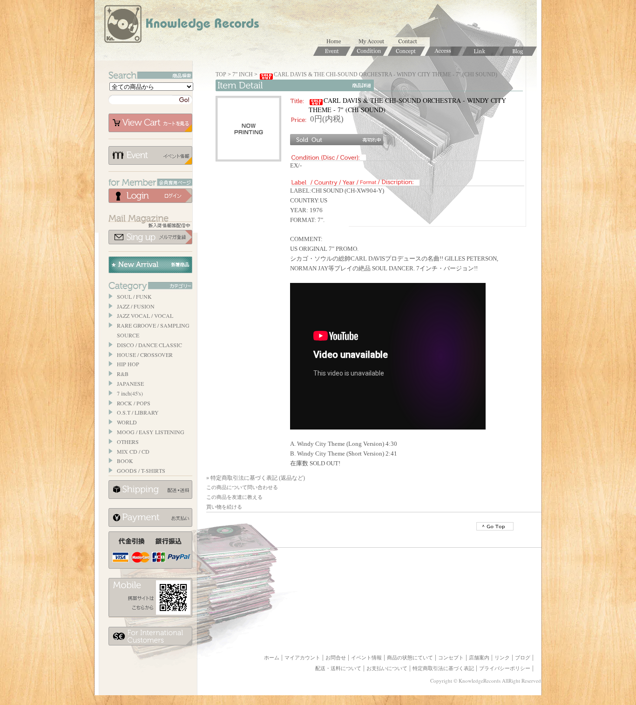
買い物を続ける (224, 507)
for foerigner (150, 636)
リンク (502, 657)
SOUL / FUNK (134, 296)
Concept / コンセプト (406, 51)
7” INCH (242, 74)
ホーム (336, 42)
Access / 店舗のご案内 (443, 51)
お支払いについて (150, 517)
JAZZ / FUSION (136, 306)
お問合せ (411, 42)
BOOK (125, 460)
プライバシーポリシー (504, 668)
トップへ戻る (495, 526)
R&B (123, 373)
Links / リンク (481, 51)
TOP (221, 74)
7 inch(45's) (130, 393)
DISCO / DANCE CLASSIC (149, 345)
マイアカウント (373, 42)
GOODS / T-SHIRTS (141, 470)
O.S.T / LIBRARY (138, 412)
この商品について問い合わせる (242, 487)
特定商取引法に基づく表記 (443, 668)
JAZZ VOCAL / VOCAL (145, 315)
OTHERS (128, 441)
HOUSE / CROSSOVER (145, 354)
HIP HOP (128, 364)
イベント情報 (150, 155)
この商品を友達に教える (234, 497)
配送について (150, 489)
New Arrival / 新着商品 (150, 264)
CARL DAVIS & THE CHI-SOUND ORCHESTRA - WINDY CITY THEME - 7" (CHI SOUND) (385, 74)
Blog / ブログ (518, 51)
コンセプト (451, 657)
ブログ (522, 657)
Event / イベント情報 (332, 51)
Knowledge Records (181, 26)
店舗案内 (479, 657)
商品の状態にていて (410, 657)
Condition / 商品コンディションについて (369, 51)
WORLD (127, 422)
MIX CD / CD (133, 451)
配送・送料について (338, 668)
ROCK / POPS (133, 403)
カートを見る (150, 123)
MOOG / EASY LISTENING (150, 432)
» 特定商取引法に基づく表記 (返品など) (255, 478)
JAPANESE (130, 383)
